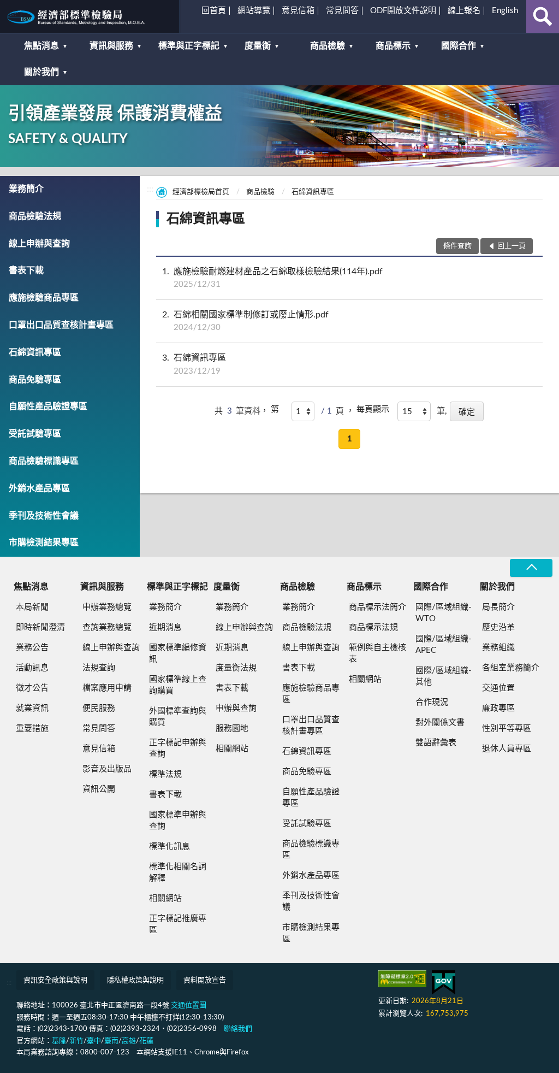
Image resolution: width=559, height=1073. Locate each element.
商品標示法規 (373, 627)
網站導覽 (253, 11)
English (505, 11)
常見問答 (342, 11)
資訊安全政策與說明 (55, 980)
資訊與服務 (111, 46)
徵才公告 (32, 688)
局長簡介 (498, 607)
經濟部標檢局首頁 (201, 192)
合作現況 (431, 702)
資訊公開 (98, 789)
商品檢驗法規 (35, 216)
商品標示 (393, 46)
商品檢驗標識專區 (44, 461)
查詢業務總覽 (107, 627)
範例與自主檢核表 (377, 653)
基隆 (59, 1041)
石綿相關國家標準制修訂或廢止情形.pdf (245, 321)
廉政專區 (498, 708)
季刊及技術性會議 (44, 515)
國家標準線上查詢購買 (177, 685)
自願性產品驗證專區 (48, 406)
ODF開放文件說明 (403, 11)
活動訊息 (32, 668)
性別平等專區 (506, 728)
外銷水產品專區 (39, 488)
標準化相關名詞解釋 (177, 872)
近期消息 (165, 627)
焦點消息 (41, 46)
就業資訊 (32, 708)
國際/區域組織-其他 (443, 676)
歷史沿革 (498, 627)
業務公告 (32, 648)
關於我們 (41, 72)
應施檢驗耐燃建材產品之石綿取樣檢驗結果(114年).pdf (272, 277)
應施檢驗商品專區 (44, 297)
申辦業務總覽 (107, 607)
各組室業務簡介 (510, 668)
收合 (531, 568)
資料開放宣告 (204, 980)
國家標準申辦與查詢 (177, 820)
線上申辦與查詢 (39, 243)
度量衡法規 (236, 668)
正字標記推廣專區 (177, 924)
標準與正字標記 (188, 46)
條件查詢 (457, 246)
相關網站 (165, 898)
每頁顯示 (372, 409)
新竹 (76, 1041)
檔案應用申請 (107, 688)
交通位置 (498, 688)
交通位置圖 (188, 1005)
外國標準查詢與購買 (177, 717)
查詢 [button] (542, 16)
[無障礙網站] (402, 978)
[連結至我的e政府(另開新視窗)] (443, 982)
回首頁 (213, 11)
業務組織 (498, 648)
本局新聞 (32, 607)
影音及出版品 (107, 769)
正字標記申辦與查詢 (177, 748)
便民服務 (98, 708)
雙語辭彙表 (435, 743)
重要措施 (32, 728)
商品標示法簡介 (377, 607)
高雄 (129, 1041)
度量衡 (258, 46)
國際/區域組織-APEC (443, 645)
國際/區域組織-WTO (443, 613)
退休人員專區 (506, 749)
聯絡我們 (238, 1029)
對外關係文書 (440, 722)
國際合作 (458, 46)
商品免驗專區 (35, 379)
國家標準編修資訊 (177, 653)
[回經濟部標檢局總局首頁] (90, 16)
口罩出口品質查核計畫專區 (61, 325)
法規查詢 (98, 668)
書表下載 (26, 270)
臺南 (111, 1041)
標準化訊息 (169, 846)
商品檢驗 (327, 46)
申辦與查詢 (236, 708)
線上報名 (464, 11)
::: (13, 13)
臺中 (94, 1041)
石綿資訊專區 (35, 352)
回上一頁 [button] (511, 246)
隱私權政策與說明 (135, 980)
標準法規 (165, 774)
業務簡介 (26, 189)
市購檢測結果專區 (44, 542)
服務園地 (232, 728)
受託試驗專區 (35, 433)
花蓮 (146, 1041)
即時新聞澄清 (40, 627)
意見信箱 (298, 11)
